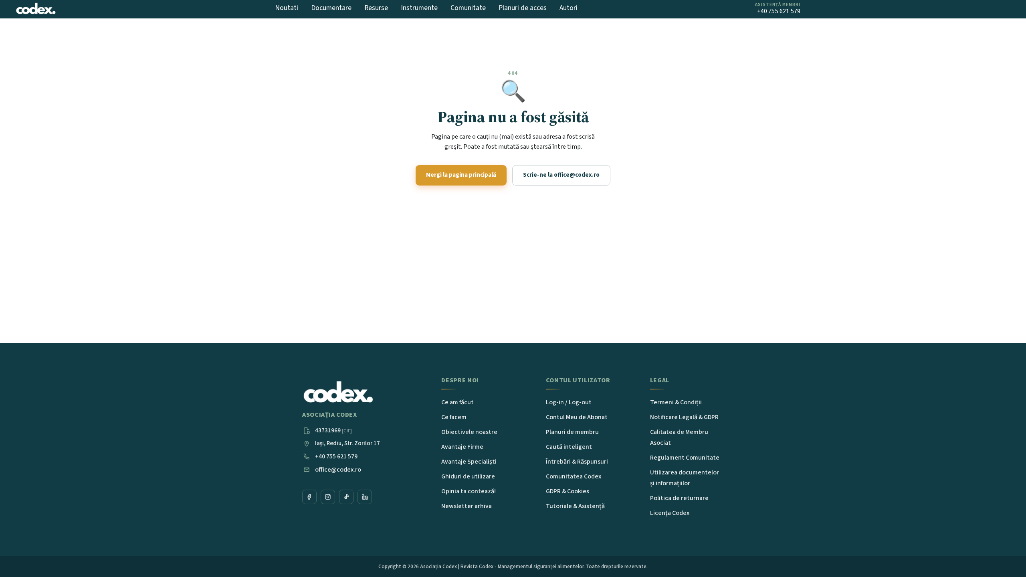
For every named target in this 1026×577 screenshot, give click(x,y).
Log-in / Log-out (569, 402)
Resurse (376, 8)
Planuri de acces (523, 8)
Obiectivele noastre (469, 432)
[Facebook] (309, 497)
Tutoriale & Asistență (575, 506)
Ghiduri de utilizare (468, 476)
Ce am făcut (457, 402)
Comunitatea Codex (573, 476)
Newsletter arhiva (466, 506)
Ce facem (454, 417)
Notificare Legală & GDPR (684, 417)
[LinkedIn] (364, 497)
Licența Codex (669, 512)
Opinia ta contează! (468, 491)
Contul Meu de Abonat (577, 417)
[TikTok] (346, 497)
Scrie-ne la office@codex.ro (561, 175)
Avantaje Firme (462, 446)
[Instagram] (328, 497)
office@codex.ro (338, 469)
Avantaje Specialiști (469, 461)
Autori (568, 8)
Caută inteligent (569, 446)
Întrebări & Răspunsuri (577, 461)
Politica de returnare (679, 498)
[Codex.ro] (338, 392)
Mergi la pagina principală (461, 175)
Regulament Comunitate (684, 457)
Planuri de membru (572, 432)
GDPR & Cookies (567, 491)
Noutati (286, 8)
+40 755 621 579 (336, 456)
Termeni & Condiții (676, 402)
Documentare (331, 8)
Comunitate (468, 8)
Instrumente (419, 8)
